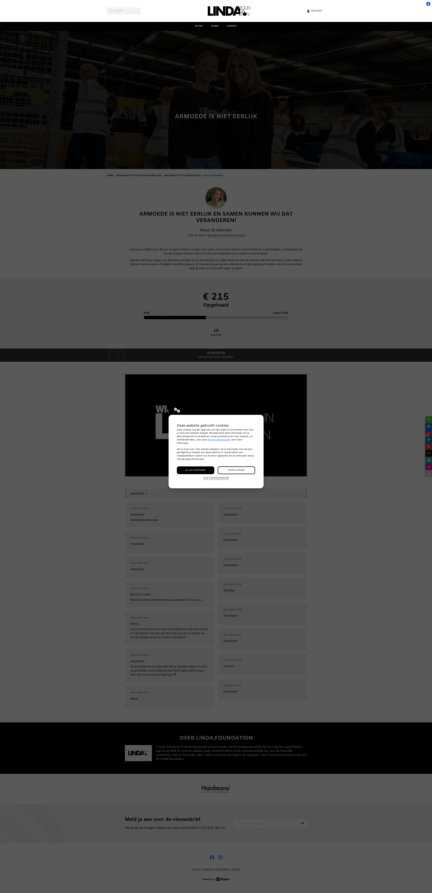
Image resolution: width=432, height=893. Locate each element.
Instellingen (236, 470)
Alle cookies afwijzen (216, 478)
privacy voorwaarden (219, 439)
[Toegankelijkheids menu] (428, 4)
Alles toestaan (196, 470)
